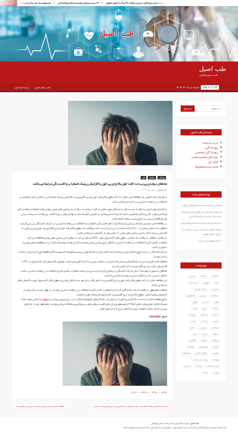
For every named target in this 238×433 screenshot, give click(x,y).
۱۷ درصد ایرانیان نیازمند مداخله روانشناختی (66, 2)
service (203, 276)
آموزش (206, 283)
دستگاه (204, 315)
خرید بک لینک (210, 143)
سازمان (204, 321)
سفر (192, 327)
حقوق (195, 302)
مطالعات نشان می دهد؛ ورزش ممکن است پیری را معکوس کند (40, 406)
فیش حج (213, 161)
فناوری (193, 340)
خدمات (215, 308)
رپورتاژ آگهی (211, 147)
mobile (215, 276)
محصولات (203, 347)
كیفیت (216, 347)
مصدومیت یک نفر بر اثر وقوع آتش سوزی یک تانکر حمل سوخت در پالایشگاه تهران (201, 214)
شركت (204, 334)
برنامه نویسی (201, 289)
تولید (216, 302)
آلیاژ (217, 283)
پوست (216, 372)
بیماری (164, 392)
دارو (205, 308)
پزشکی (162, 177)
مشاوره (190, 347)
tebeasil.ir (155, 316)
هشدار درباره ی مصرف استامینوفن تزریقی (202, 205)
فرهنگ (215, 340)
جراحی (206, 302)
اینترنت (215, 289)
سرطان (215, 327)
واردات (215, 360)
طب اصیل (212, 69)
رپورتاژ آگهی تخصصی (206, 152)
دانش (195, 308)
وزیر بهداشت (212, 366)
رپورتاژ (192, 315)
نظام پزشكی (201, 353)
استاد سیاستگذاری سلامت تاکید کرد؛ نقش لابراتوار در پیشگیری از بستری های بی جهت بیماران (131, 406)
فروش (204, 340)
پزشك (154, 392)
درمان (134, 392)
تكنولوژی (190, 295)
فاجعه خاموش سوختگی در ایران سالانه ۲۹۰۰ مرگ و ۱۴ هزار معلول (124, 2)
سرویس (203, 327)
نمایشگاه (186, 353)
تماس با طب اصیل (43, 87)
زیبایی (216, 321)
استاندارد (193, 283)
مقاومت (215, 353)
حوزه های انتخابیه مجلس (204, 157)
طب (143, 177)
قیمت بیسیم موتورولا (206, 166)
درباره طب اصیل (21, 87)
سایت (193, 321)
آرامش (192, 276)
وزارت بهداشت (200, 360)
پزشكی (144, 392)
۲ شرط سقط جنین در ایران (210, 240)
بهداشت (215, 295)
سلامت (152, 177)
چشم (205, 372)
